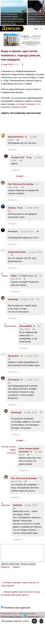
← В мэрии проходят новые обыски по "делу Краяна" (20, 584)
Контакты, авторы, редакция (11, 617)
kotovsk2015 (25, 326)
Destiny (12, 208)
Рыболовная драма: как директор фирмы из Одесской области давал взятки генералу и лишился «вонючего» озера (12, 19)
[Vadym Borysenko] (3, 252)
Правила (5, 567)
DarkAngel (13, 299)
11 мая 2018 (6, 64)
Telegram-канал (33, 617)
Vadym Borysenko (17, 252)
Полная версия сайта (9, 613)
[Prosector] (3, 231)
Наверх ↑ (16, 567)
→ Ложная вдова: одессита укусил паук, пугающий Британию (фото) (20, 593)
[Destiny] (3, 207)
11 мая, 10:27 (26, 231)
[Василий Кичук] (3, 136)
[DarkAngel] (3, 299)
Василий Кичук (16, 137)
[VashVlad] (5, 505)
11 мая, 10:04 (31, 208)
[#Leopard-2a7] (6, 157)
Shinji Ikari (13, 356)
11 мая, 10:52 (27, 299)
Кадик (14, 276)
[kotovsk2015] (10, 326)
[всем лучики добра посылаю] (8, 452)
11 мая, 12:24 (30, 412)
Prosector (13, 231)
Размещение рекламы (26, 613)
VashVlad (17, 505)
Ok (34, 621)
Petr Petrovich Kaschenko (21, 184)
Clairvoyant (13, 379)
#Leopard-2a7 (17, 157)
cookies (25, 621)
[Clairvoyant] (3, 379)
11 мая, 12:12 (32, 379)
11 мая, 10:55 (31, 356)
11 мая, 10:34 (34, 252)
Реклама (22, 47)
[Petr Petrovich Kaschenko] (3, 184)
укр (36, 28)
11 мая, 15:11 (30, 505)
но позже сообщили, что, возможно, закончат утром (21, 105)
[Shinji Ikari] (3, 356)
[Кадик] (4, 275)
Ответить (12, 149)
